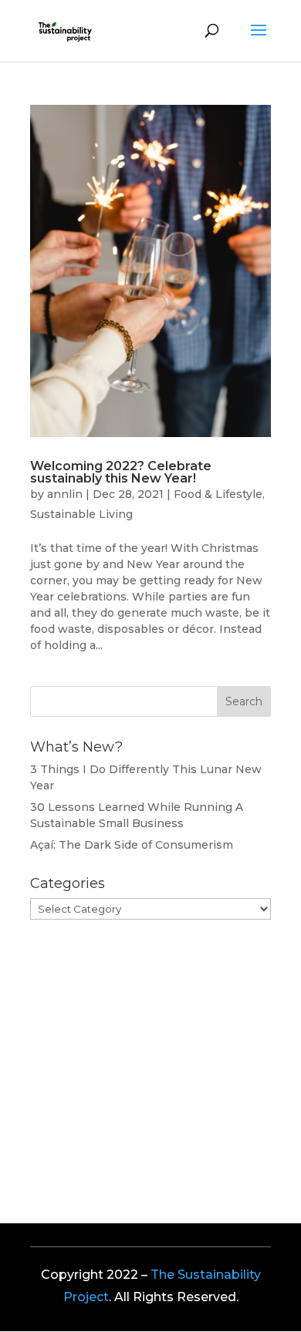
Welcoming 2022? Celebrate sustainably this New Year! (120, 472)
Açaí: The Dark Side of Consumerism (131, 845)
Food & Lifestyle (218, 494)
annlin (65, 494)
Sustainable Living (81, 514)
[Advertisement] (146, 1058)
